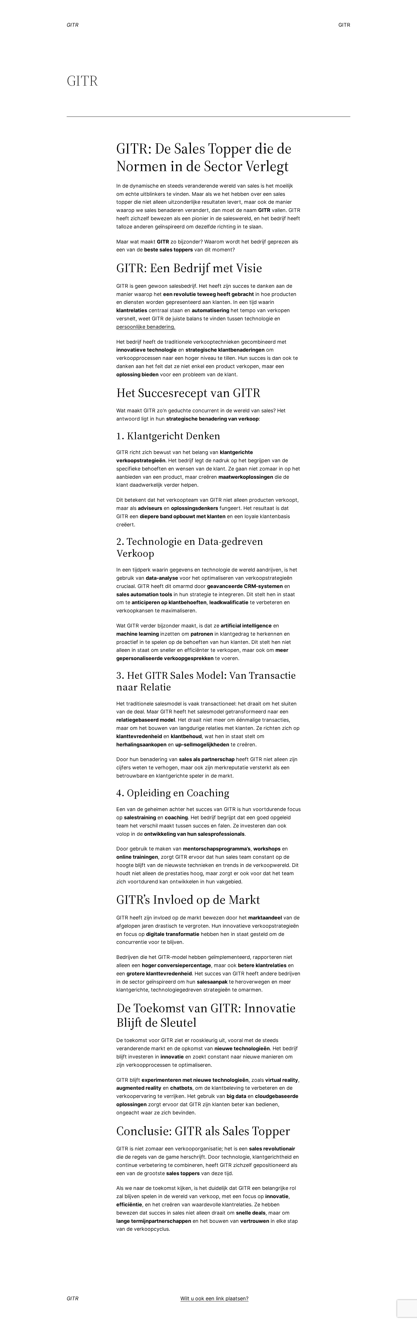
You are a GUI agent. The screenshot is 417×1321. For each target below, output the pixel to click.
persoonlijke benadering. (145, 327)
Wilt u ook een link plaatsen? (214, 1298)
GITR (73, 25)
